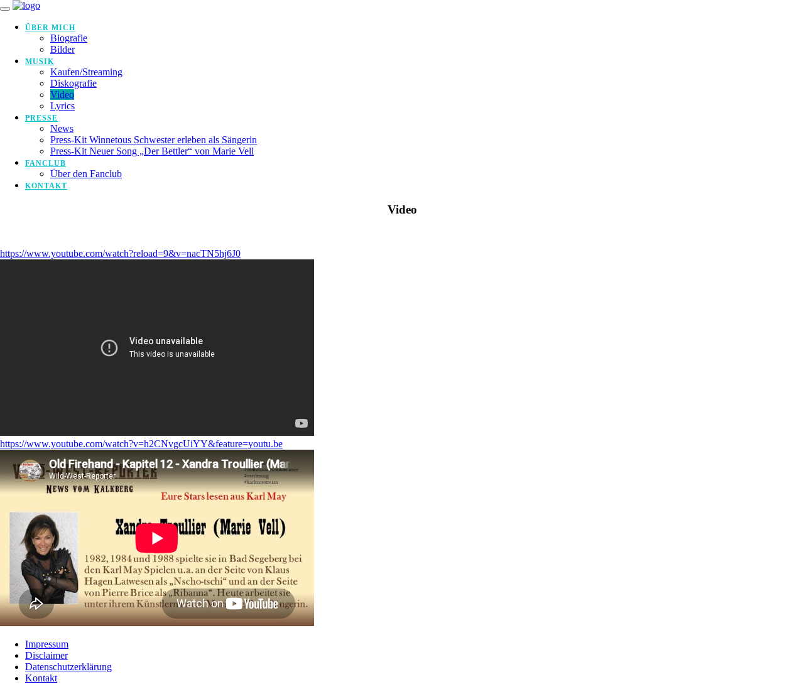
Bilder (62, 49)
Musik (39, 61)
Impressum (46, 644)
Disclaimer (46, 655)
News (61, 128)
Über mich (50, 27)
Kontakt (46, 186)
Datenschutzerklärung (68, 666)
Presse (41, 118)
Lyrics (62, 105)
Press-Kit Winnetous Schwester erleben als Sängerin (153, 139)
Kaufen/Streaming (86, 72)
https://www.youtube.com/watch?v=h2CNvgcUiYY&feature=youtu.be (141, 443)
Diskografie (73, 83)
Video (62, 94)
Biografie (68, 38)
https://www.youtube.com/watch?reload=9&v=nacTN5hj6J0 (120, 253)
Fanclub (45, 163)
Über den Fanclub (86, 173)
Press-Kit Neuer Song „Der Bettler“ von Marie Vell (152, 151)
